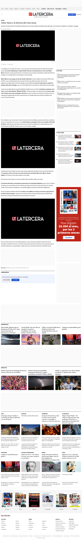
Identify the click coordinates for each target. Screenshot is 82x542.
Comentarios (10, 64)
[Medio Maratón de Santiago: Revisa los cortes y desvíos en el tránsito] (14, 383)
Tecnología (22, 8)
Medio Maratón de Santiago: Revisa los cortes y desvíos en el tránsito (13, 371)
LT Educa (65, 8)
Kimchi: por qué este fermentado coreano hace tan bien (70, 483)
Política (6, 8)
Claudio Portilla (6, 29)
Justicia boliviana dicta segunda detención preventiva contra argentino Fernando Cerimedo (51, 484)
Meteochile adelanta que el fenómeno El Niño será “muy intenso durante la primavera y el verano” (66, 155)
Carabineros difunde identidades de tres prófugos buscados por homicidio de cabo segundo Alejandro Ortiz (10, 439)
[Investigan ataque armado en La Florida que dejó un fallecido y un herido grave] (10, 429)
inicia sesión (6, 280)
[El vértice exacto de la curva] (30, 429)
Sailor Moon (23, 267)
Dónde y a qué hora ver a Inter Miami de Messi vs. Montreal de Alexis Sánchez (67, 372)
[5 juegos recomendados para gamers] (71, 339)
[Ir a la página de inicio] (41, 15)
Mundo (33, 8)
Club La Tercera (50, 8)
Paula (63, 452)
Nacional (11, 8)
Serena (19, 267)
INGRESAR (79, 14)
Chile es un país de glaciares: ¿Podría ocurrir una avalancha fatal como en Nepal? (51, 330)
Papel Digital (58, 8)
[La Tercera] (7, 507)
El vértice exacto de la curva (29, 415)
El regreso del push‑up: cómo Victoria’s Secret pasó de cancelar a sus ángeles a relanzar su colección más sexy (51, 418)
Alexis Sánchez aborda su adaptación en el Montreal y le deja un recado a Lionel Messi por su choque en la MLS (66, 143)
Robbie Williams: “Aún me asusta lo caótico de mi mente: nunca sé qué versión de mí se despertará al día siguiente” (69, 100)
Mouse (2, 20)
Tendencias (45, 413)
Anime (15, 267)
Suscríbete (15, 280)
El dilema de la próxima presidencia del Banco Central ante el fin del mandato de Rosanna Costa (30, 439)
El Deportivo (28, 8)
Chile (2, 413)
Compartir (4, 64)
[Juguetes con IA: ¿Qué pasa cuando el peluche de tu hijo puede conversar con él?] (71, 466)
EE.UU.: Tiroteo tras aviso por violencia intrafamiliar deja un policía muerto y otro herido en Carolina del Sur (69, 88)
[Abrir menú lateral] (2, 15)
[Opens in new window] (34, 507)
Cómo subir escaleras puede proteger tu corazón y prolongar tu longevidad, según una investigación (51, 439)
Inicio (2, 8)
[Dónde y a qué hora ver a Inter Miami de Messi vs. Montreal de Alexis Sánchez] (68, 383)
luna (27, 267)
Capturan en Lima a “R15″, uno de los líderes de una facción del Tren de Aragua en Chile (10, 445)
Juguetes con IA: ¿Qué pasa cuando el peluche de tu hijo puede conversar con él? (70, 456)
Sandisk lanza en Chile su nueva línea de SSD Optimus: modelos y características (10, 484)
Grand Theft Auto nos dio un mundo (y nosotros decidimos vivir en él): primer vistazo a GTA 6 (30, 330)
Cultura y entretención (27, 452)
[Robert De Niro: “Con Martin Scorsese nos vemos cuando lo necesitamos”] (30, 466)
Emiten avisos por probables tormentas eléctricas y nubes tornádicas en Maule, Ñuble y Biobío (40, 372)
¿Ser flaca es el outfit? (67, 474)
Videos (38, 8)
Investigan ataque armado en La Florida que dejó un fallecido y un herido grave (68, 94)
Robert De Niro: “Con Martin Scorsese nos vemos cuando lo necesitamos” (68, 82)
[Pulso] (20, 507)
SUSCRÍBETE (68, 237)
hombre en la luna (10, 267)
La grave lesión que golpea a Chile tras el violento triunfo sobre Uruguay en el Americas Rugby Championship (71, 439)
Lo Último (43, 8)
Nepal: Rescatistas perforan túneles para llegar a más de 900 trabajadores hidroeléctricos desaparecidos (68, 76)
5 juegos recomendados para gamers (71, 328)
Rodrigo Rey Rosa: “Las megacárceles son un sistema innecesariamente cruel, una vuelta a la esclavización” (68, 106)
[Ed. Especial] (48, 507)
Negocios (16, 8)
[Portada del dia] (69, 213)
